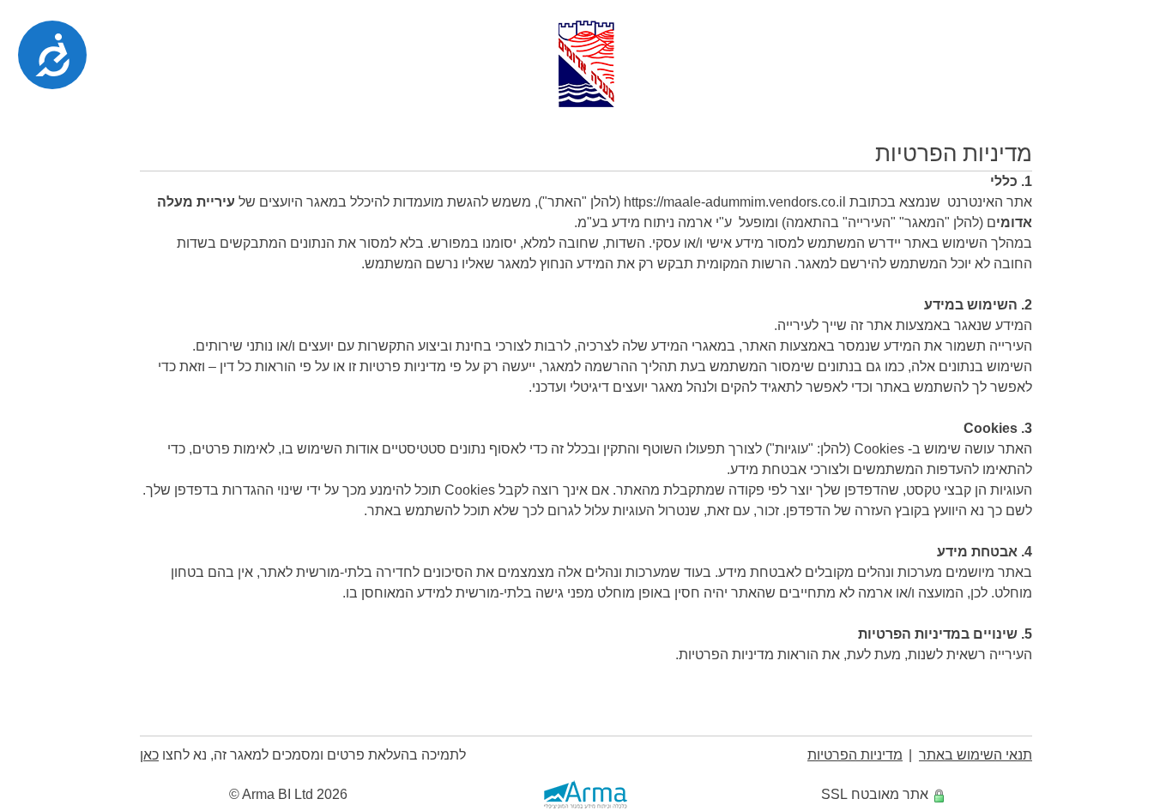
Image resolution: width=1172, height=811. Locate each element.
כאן (149, 755)
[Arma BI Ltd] (586, 794)
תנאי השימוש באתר (975, 755)
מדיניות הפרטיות (855, 755)
